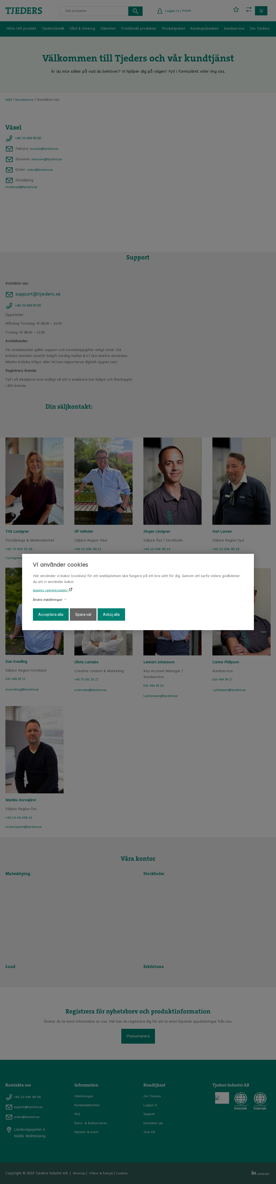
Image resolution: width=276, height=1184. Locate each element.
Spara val (83, 614)
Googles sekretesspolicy (51, 590)
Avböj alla (111, 614)
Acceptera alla (50, 614)
